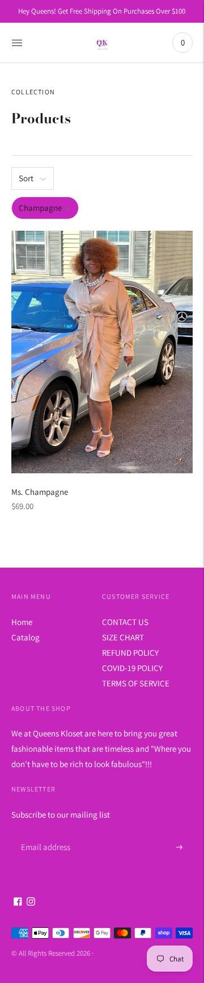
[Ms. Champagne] (102, 352)
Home (21, 622)
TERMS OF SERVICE (135, 683)
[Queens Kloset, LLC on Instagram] (31, 902)
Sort (26, 178)
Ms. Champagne (39, 491)
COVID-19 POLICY (132, 668)
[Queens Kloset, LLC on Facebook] (18, 902)
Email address (44, 834)
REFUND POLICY (130, 652)
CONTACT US (125, 622)
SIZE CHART (123, 637)
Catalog (25, 637)
